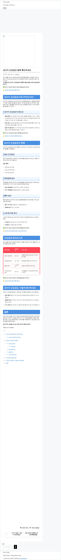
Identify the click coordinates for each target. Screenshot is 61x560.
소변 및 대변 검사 (13, 354)
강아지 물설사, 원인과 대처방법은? (17, 533)
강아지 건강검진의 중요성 (15, 337)
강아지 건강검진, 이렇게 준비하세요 (15, 360)
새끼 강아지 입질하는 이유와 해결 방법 (31, 533)
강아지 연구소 (25, 527)
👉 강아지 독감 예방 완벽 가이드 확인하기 (15, 231)
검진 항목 (13, 346)
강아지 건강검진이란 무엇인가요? (14, 334)
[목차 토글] (4, 331)
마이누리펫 (6, 2)
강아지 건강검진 (35, 527)
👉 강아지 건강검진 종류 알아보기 (12, 136)
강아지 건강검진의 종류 (12, 340)
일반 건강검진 (12, 343)
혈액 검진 (11, 352)
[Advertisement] (30, 21)
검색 (3, 544)
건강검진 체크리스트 (11, 357)
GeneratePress (23, 558)
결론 (7, 363)
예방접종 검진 (12, 349)
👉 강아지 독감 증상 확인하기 (11, 90)
